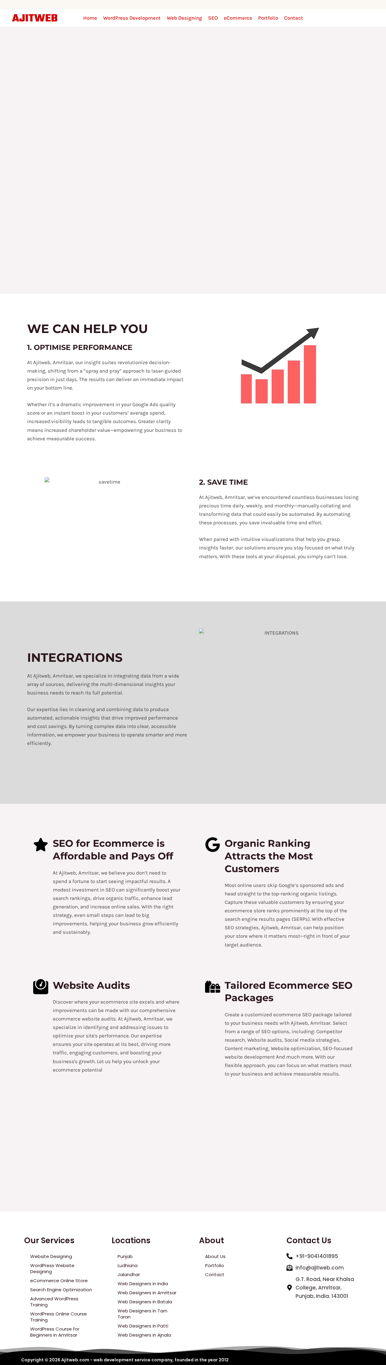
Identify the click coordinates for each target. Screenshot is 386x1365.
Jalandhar (129, 1274)
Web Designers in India (143, 1283)
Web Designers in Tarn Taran (142, 1314)
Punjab (125, 1256)
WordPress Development (132, 18)
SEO (213, 18)
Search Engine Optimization (61, 1289)
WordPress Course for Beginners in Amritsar (54, 1332)
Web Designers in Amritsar (147, 1292)
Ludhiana (128, 1265)
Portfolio (268, 18)
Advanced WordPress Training (54, 1301)
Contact (293, 18)
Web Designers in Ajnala (144, 1335)
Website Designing (51, 1256)
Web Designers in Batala (145, 1302)
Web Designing (184, 18)
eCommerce (238, 18)
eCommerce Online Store (59, 1280)
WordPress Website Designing (52, 1268)
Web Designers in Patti (143, 1326)
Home (90, 18)
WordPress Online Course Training (58, 1317)
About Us (215, 1256)
